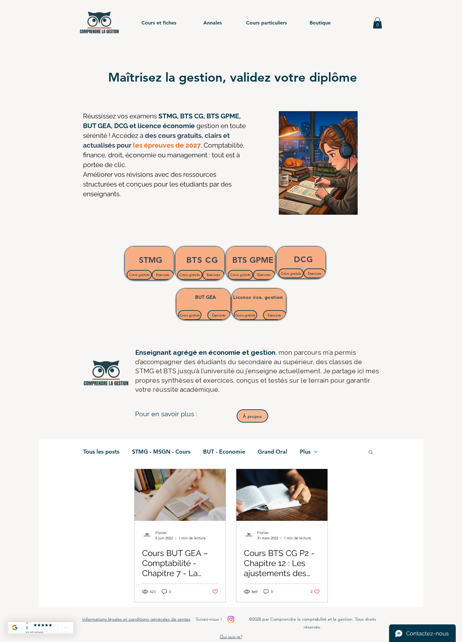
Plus (305, 451)
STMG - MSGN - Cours (161, 451)
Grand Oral (272, 451)
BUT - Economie (224, 451)
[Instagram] (231, 619)
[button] (159, 23)
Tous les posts (101, 451)
